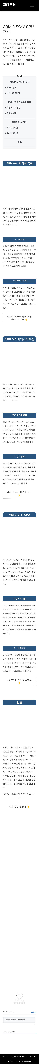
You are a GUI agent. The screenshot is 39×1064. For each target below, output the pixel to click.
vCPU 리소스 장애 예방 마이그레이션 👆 (19, 318)
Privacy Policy (14, 1061)
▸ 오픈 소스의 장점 (12, 107)
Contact (27, 1061)
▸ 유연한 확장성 (11, 133)
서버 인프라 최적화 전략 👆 (19, 493)
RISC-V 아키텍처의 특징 (19, 102)
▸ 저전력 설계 (10, 87)
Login (33, 1012)
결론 (20, 142)
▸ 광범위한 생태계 (12, 93)
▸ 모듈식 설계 (10, 113)
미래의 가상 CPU (19, 122)
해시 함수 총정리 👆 (19, 806)
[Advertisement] (19, 187)
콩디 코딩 (9, 5)
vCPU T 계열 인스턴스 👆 (19, 681)
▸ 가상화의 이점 (11, 128)
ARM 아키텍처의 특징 (20, 82)
